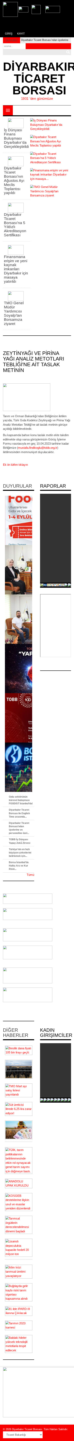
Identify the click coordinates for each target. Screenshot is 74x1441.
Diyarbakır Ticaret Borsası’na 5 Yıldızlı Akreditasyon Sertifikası (15, 224)
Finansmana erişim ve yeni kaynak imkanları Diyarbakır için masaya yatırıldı (16, 269)
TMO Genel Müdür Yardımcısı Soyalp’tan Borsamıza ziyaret (14, 313)
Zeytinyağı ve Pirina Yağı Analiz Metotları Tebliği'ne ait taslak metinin (33, 361)
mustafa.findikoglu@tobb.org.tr (37, 447)
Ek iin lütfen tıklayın (15, 464)
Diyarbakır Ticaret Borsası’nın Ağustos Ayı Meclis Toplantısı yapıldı (14, 180)
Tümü (30, 874)
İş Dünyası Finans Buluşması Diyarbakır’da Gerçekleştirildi (16, 138)
